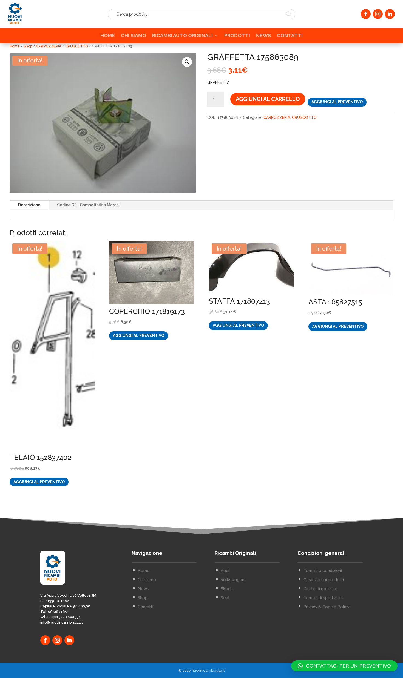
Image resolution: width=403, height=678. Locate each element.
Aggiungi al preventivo (337, 102)
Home (15, 46)
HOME (107, 36)
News (143, 588)
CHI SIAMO (133, 36)
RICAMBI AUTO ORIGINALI (182, 36)
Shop (28, 46)
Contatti (145, 606)
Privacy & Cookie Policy (326, 606)
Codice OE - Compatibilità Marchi (88, 205)
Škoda (227, 588)
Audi (225, 570)
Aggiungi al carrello (268, 99)
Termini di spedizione (323, 597)
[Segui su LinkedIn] (390, 14)
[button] (187, 62)
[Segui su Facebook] (366, 14)
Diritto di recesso (320, 588)
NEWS (263, 36)
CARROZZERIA (48, 46)
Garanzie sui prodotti (323, 579)
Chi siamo (147, 579)
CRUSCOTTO (76, 46)
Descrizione (29, 205)
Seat (225, 597)
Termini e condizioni (322, 570)
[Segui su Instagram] (378, 14)
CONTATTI (290, 36)
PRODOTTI (237, 36)
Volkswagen (232, 579)
